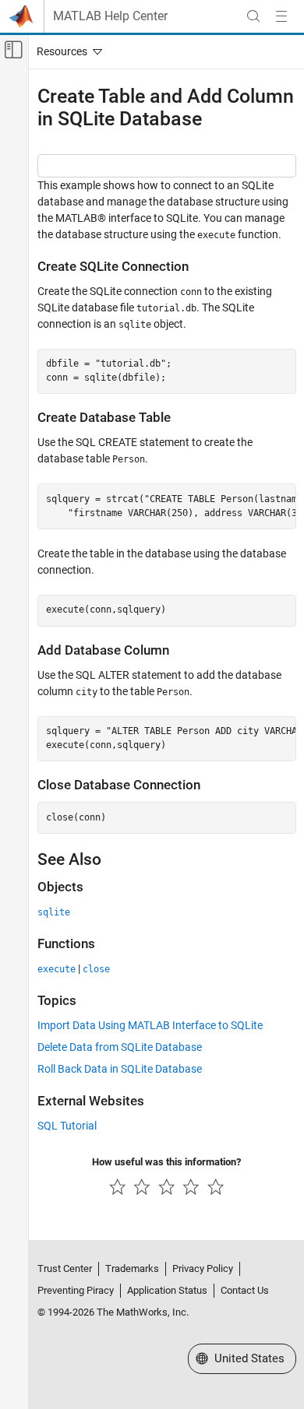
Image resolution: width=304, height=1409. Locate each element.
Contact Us (245, 1290)
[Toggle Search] (253, 16)
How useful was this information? (166, 1162)
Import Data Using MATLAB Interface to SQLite (150, 1025)
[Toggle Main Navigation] (281, 16)
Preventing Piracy (75, 1290)
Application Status (167, 1290)
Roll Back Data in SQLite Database (119, 1069)
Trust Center (64, 1268)
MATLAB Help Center (110, 16)
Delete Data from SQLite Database (119, 1047)
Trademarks (132, 1268)
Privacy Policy (202, 1268)
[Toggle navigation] (66, 51)
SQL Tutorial (67, 1125)
